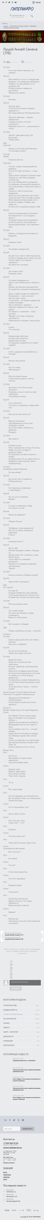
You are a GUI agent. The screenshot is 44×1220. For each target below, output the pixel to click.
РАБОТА (6, 1027)
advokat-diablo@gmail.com (12, 1147)
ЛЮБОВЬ (6, 1177)
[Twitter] (14, 1120)
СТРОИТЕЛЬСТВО (10, 1005)
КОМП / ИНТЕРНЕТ (10, 1032)
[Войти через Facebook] (11, 967)
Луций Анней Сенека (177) (14, 935)
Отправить (16, 988)
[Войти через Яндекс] (11, 970)
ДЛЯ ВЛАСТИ (8, 1036)
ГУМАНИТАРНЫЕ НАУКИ (13, 1014)
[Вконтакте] (5, 1120)
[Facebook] (10, 1120)
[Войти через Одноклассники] (11, 977)
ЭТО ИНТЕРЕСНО (9, 1019)
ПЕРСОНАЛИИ (8, 1045)
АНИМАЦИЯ (8, 1041)
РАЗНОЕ (6, 1023)
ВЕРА (5, 1172)
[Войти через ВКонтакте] (11, 964)
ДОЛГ (5, 1179)
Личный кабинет (18, 15)
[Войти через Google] (11, 974)
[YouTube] (23, 1120)
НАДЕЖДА (7, 1175)
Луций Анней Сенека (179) (14, 939)
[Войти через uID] (11, 961)
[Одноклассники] (18, 1120)
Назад (5, 23)
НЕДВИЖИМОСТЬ (10, 1010)
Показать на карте (9, 1162)
